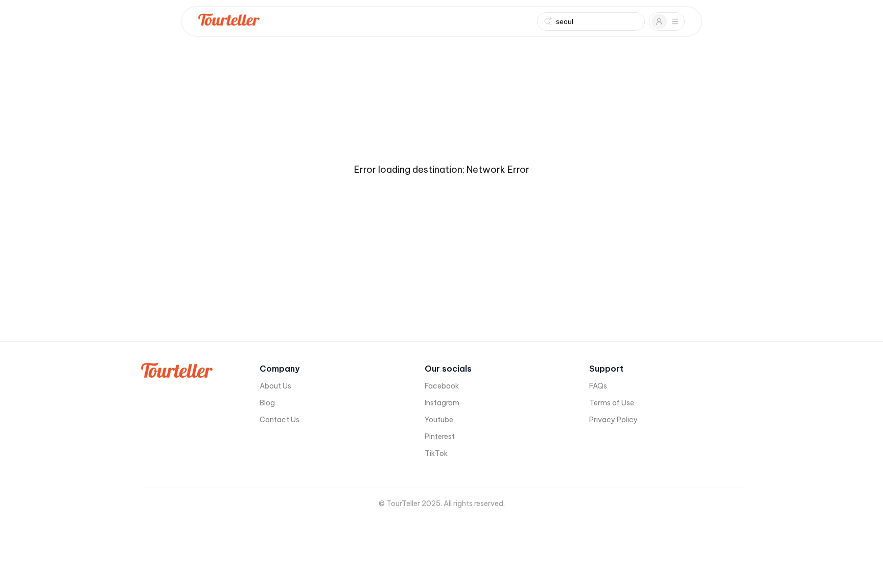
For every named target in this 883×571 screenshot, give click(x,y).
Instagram (442, 402)
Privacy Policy (613, 419)
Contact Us (279, 419)
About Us (275, 386)
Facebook (442, 386)
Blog (267, 402)
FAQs (598, 386)
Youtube (439, 419)
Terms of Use (611, 402)
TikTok (436, 453)
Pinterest (440, 436)
